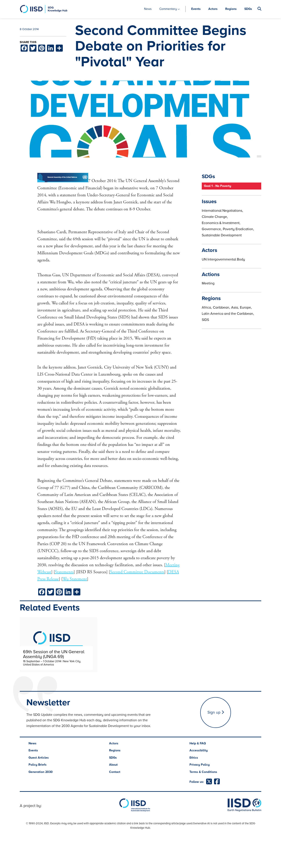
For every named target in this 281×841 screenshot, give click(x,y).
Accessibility (198, 750)
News (148, 9)
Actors (213, 9)
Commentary (168, 9)
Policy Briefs (38, 765)
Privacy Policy (199, 765)
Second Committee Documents (137, 572)
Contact (114, 772)
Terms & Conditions (203, 772)
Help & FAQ (197, 743)
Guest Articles (39, 758)
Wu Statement (75, 579)
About (113, 765)
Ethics (193, 758)
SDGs (248, 9)
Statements (64, 572)
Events (196, 9)
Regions (231, 9)
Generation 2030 (41, 772)
